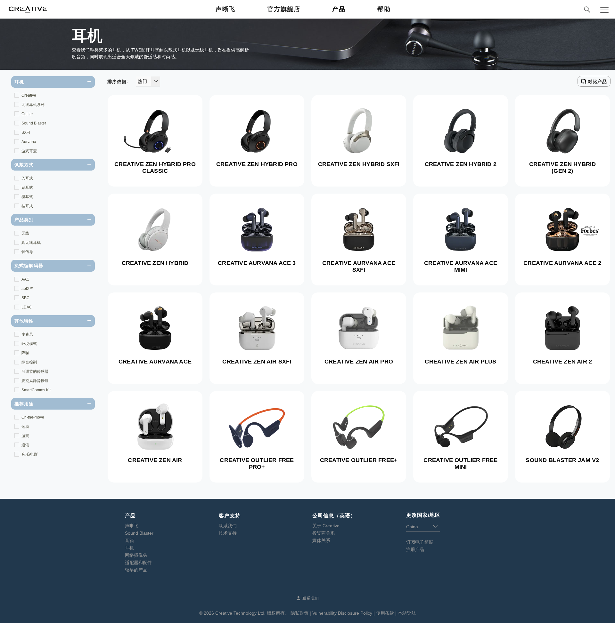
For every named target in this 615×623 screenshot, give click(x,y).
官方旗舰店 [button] (283, 9)
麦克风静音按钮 (34, 381)
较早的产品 (136, 569)
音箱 (129, 540)
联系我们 (228, 525)
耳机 (129, 547)
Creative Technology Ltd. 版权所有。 (252, 613)
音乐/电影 (29, 454)
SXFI (25, 132)
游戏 (25, 436)
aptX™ (27, 288)
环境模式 (29, 343)
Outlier (27, 114)
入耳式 (27, 178)
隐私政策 (299, 613)
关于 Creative (326, 525)
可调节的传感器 (34, 371)
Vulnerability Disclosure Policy (342, 613)
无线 (25, 233)
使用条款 (385, 613)
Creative (28, 95)
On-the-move (32, 417)
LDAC (26, 307)
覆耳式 (27, 197)
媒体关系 (321, 540)
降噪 (25, 353)
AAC (25, 279)
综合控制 (29, 362)
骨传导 (27, 252)
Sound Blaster (33, 123)
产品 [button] (338, 9)
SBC (25, 298)
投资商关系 (323, 533)
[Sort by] (155, 81)
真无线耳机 (31, 242)
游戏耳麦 (29, 151)
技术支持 (228, 533)
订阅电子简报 (419, 542)
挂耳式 (27, 206)
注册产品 (415, 549)
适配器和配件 (138, 562)
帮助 (383, 9)
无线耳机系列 (33, 104)
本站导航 (407, 613)
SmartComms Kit (36, 390)
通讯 (25, 445)
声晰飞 (225, 9)
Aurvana (28, 142)
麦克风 (27, 334)
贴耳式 (27, 187)
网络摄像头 (136, 555)
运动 (25, 426)
